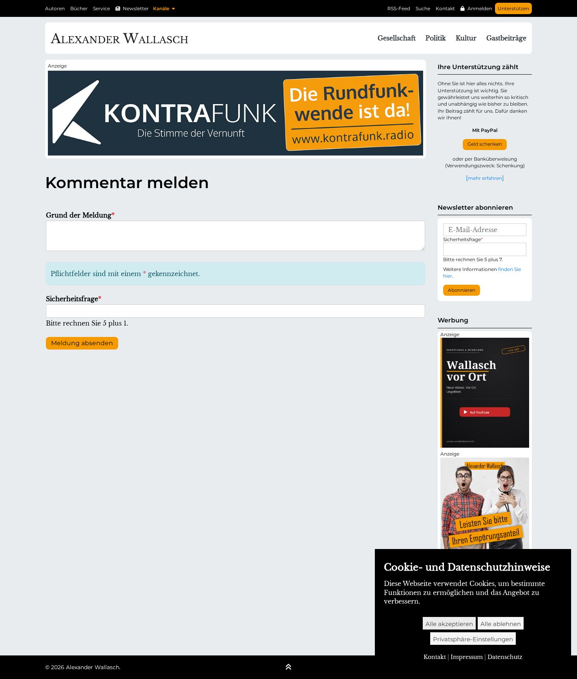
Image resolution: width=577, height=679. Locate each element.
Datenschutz (505, 657)
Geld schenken (484, 144)
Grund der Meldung (80, 215)
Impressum (467, 657)
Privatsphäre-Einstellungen (473, 639)
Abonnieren (461, 290)
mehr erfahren (485, 178)
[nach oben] (288, 667)
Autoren (55, 8)
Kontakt (445, 8)
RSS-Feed (398, 8)
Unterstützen (513, 8)
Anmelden (479, 8)
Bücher (79, 8)
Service (101, 8)
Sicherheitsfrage (73, 299)
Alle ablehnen (500, 624)
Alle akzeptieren (449, 624)
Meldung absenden (82, 343)
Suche (423, 8)
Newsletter (136, 8)
